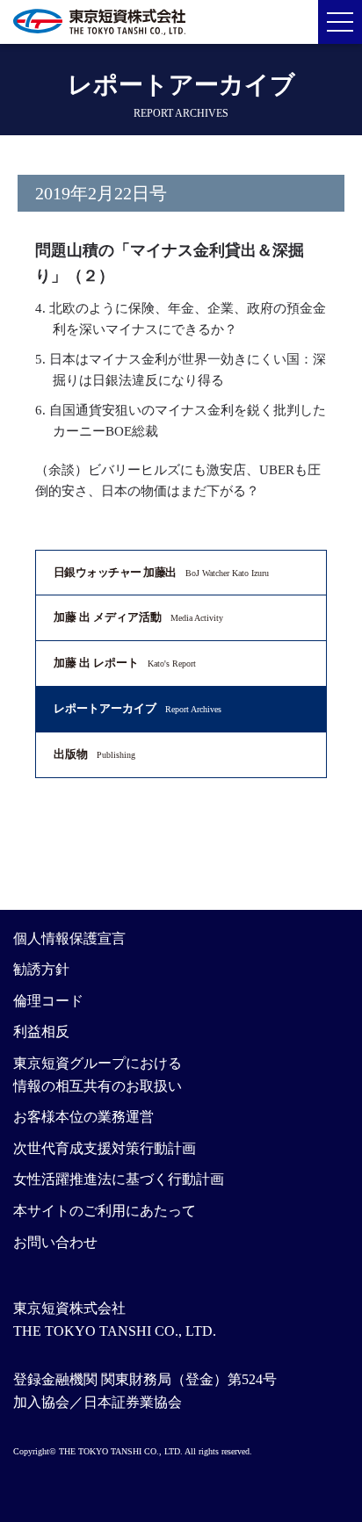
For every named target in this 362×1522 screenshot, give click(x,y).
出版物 (94, 754)
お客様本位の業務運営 (83, 1116)
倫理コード (48, 1000)
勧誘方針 (41, 969)
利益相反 (41, 1031)
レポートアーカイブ (137, 708)
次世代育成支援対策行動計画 (104, 1148)
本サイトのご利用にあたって (104, 1210)
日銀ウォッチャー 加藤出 (161, 572)
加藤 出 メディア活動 (138, 617)
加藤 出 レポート (125, 662)
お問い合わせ (55, 1242)
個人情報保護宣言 (69, 938)
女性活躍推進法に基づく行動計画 (118, 1179)
